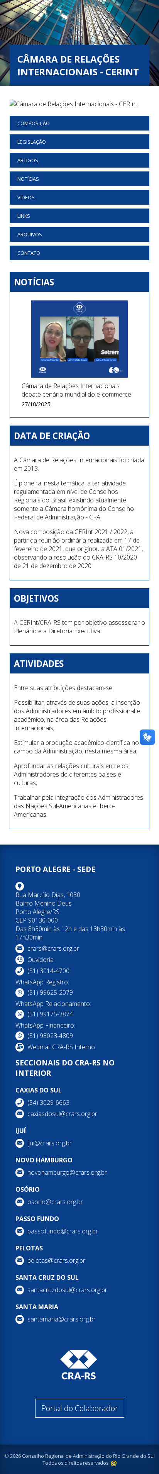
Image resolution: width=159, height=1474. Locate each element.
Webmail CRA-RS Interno (61, 1047)
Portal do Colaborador (79, 1408)
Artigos (27, 160)
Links (23, 215)
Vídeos (26, 197)
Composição (33, 123)
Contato (28, 252)
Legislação (31, 141)
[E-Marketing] (114, 1462)
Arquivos (29, 234)
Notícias (28, 178)
